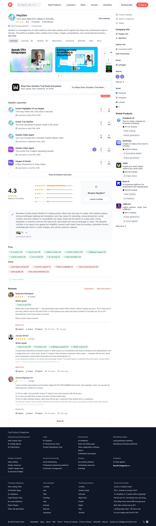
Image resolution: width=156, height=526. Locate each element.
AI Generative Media (132, 153)
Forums (94, 5)
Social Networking (50, 462)
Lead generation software (123, 441)
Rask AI (126, 181)
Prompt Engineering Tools (52, 447)
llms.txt (105, 522)
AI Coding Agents (14, 444)
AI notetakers (83, 441)
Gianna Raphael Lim (24, 378)
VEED (125, 163)
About (48, 522)
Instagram (122, 98)
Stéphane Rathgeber (24, 293)
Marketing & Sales (120, 437)
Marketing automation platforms (125, 444)
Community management (52, 468)
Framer (81, 501)
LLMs (45, 437)
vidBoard (127, 204)
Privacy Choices (85, 522)
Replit (81, 505)
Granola (46, 505)
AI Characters (36, 26)
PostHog (46, 498)
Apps (42, 522)
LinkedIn (121, 102)
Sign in (143, 5)
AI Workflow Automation (87, 454)
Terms (59, 522)
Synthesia (127, 141)
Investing (81, 468)
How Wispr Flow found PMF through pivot (129, 501)
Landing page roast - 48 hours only (127, 509)
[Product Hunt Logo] (10, 4)
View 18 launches (122, 54)
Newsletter (34, 522)
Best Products (54, 5)
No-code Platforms (15, 501)
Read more (19, 325)
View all (60, 421)
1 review (31, 339)
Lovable (46, 487)
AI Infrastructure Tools (51, 444)
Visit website (104, 18)
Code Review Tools (15, 498)
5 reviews (31, 297)
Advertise (107, 5)
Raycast (46, 509)
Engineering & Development (19, 437)
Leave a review (96, 199)
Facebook (122, 93)
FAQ (54, 522)
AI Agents (117, 458)
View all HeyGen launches (60, 174)
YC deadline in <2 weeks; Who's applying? (130, 494)
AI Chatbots (129, 198)
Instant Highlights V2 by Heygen (29, 108)
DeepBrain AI (128, 118)
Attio (45, 494)
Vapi (44, 501)
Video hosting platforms (20, 26)
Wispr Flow (83, 498)
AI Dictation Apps (14, 490)
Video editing (129, 131)
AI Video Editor (130, 176)
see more (12, 36)
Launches (70, 5)
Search (80, 450)
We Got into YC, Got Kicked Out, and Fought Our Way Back (130, 498)
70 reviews (35, 22)
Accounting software (86, 462)
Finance (81, 458)
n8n (44, 490)
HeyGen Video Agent (24, 135)
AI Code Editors (14, 447)
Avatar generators (131, 135)
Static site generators (16, 509)
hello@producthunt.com (128, 522)
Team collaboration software (88, 447)
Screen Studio (84, 490)
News (83, 5)
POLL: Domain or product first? (125, 490)
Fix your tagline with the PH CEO (126, 513)
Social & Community (51, 458)
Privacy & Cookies (70, 522)
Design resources (14, 465)
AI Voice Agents (131, 221)
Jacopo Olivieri (22, 335)
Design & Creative (15, 458)
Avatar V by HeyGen (24, 122)
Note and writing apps (86, 444)
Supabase (47, 513)
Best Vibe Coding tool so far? (125, 505)
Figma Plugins (13, 505)
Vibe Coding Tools (14, 441)
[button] (99, 41)
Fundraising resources (86, 465)
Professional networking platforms (56, 465)
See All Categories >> (121, 466)
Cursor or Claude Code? (123, 487)
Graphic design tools (15, 468)
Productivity (83, 437)
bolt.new (82, 494)
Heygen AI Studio (23, 161)
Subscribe (127, 5)
